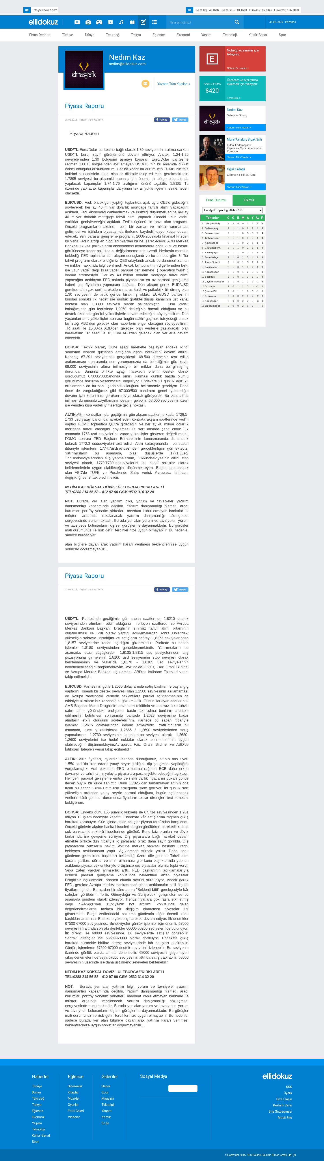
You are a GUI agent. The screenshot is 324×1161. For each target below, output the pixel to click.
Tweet (182, 119)
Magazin (108, 1099)
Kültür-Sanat (257, 35)
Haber (106, 1086)
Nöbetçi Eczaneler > (238, 68)
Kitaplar (73, 1092)
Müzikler (74, 1099)
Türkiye (67, 35)
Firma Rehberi (39, 35)
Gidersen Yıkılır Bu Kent (241, 174)
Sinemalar (75, 1086)
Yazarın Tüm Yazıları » (173, 84)
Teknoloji (230, 35)
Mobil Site (285, 1118)
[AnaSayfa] (43, 22)
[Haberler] (154, 22)
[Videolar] (77, 22)
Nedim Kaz (235, 110)
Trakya (136, 35)
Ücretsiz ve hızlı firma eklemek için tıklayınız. (242, 82)
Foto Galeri (76, 1111)
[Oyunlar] (99, 22)
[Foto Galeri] (88, 22)
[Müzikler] (121, 22)
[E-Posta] (145, 84)
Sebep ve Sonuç (237, 115)
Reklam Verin (282, 1105)
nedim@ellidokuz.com (127, 64)
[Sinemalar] (110, 22)
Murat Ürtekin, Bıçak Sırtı (244, 139)
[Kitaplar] (132, 22)
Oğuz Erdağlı (236, 169)
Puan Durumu (216, 200)
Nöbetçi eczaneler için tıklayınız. (243, 52)
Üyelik (288, 1093)
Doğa (105, 1123)
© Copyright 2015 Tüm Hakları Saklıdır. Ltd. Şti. (260, 1155)
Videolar (74, 1117)
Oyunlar (73, 1105)
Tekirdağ (112, 35)
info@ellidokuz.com (45, 10)
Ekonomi (183, 35)
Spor (282, 35)
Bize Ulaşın (284, 1099)
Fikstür (249, 200)
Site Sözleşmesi (280, 1111)
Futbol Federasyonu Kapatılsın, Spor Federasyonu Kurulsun (245, 148)
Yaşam (206, 35)
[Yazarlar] (143, 22)
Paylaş (163, 119)
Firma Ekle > (233, 98)
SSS (289, 1087)
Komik (106, 1117)
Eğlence (159, 35)
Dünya (89, 35)
